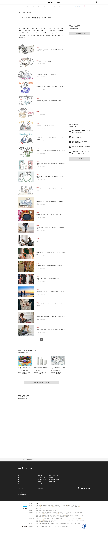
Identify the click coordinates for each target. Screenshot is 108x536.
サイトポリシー (41, 483)
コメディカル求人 (62, 520)
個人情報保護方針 (65, 526)
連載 (55, 6)
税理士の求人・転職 (39, 520)
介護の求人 (38, 521)
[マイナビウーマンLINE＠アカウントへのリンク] (83, 488)
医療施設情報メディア (70, 515)
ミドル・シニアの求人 (48, 506)
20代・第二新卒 (52, 518)
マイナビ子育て (75, 513)
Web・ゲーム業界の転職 (44, 518)
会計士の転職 (77, 518)
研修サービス (38, 523)
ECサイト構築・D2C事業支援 (41, 515)
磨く (34, 6)
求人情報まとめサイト (40, 512)
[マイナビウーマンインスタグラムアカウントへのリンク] (78, 488)
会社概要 (42, 526)
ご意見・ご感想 (52, 481)
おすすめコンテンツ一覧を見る (80, 33)
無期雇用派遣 (81, 520)
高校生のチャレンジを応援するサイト (59, 512)
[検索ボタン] (96, 2)
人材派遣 (37, 518)
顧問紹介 (45, 520)
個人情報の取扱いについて (54, 479)
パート (42, 506)
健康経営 (57, 523)
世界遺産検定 (61, 513)
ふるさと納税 (49, 515)
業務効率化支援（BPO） (46, 523)
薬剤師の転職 (50, 520)
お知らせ (40, 481)
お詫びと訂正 (40, 488)
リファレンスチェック (78, 523)
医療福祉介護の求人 (39, 508)
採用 (55, 526)
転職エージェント (63, 518)
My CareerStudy (56, 515)
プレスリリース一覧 (42, 479)
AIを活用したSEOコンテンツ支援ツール (51, 516)
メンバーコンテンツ (68, 6)
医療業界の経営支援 (44, 521)
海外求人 (69, 505)
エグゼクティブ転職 (71, 518)
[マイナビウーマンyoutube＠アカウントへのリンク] (89, 488)
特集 (60, 6)
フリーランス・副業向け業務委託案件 (72, 506)
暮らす (45, 6)
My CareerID (62, 515)
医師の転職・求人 (70, 520)
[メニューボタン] (11, 2)
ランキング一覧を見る (80, 159)
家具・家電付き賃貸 (39, 516)
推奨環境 (40, 486)
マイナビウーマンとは (53, 475)
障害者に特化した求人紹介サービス (59, 506)
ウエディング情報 (55, 513)
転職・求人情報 (64, 505)
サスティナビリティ (51, 526)
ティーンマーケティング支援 (71, 512)
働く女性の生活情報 (39, 513)
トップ (18, 6)
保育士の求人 (76, 520)
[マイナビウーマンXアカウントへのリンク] (86, 488)
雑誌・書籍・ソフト (47, 513)
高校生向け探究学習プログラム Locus (49, 510)
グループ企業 (59, 526)
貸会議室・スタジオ (63, 523)
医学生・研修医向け (57, 505)
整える (28, 6)
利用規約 (51, 477)
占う (50, 6)
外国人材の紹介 (51, 521)
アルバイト (38, 506)
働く (23, 6)
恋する (39, 6)
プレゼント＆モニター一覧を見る (41, 382)
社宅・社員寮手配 (71, 523)
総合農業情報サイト (68, 513)
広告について (40, 475)
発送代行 (52, 523)
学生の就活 (38, 505)
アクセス (46, 526)
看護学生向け (50, 505)
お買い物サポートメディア (79, 515)
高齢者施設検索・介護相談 (63, 516)
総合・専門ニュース (48, 512)
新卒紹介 (57, 518)
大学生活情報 (79, 512)
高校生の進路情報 (39, 510)
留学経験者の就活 (44, 505)
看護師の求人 (56, 520)
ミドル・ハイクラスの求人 (76, 505)
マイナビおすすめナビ (22, 494)
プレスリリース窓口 (42, 477)
